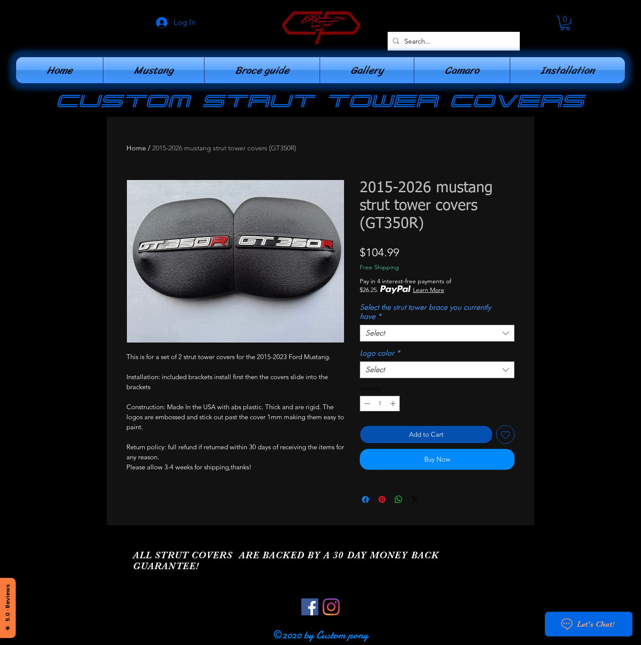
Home (136, 148)
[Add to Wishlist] (505, 434)
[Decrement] (366, 403)
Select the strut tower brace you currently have (425, 312)
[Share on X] (415, 499)
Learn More (428, 290)
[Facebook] (309, 606)
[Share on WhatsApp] (398, 499)
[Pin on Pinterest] (382, 499)
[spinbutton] (380, 403)
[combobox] (437, 333)
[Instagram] (331, 606)
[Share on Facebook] (365, 499)
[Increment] (394, 403)
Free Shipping (379, 267)
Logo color (380, 353)
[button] (565, 23)
